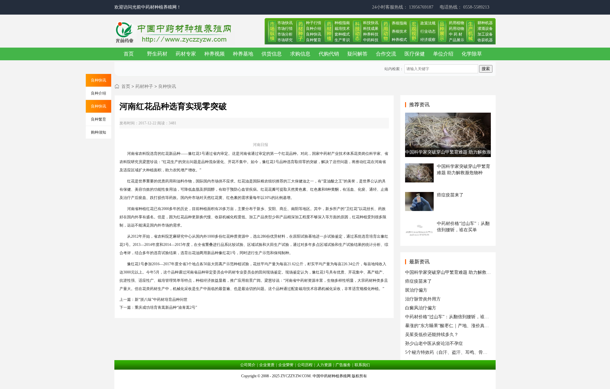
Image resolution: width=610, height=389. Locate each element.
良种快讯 (313, 34)
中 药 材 (455, 34)
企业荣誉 (286, 365)
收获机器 (485, 40)
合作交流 (386, 53)
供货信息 (271, 53)
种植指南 (342, 23)
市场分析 (285, 34)
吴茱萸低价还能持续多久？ (431, 334)
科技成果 (370, 28)
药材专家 (186, 53)
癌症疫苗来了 (418, 281)
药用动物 (456, 28)
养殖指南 (399, 23)
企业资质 (266, 365)
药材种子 (144, 86)
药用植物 (456, 23)
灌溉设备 (485, 28)
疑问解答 (357, 53)
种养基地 (243, 53)
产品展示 (456, 40)
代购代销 (329, 53)
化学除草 (472, 53)
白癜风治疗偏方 (420, 308)
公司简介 (247, 365)
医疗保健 (414, 53)
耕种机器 (485, 23)
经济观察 (428, 39)
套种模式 (342, 34)
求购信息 (300, 53)
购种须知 (98, 132)
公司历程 (305, 365)
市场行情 (285, 28)
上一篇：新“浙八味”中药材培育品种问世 (153, 299)
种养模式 (399, 39)
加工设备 (485, 34)
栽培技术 (342, 28)
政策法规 (428, 23)
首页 (129, 53)
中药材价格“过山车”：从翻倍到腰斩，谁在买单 (451, 316)
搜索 (486, 68)
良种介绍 (313, 28)
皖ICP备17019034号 (305, 384)
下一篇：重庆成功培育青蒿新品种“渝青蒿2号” (158, 307)
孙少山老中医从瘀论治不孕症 (434, 343)
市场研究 (285, 40)
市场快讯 (285, 23)
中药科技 (370, 40)
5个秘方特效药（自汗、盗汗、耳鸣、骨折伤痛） (453, 352)
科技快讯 (370, 23)
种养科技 (370, 34)
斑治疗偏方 (416, 290)
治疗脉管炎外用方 (423, 299)
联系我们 (362, 365)
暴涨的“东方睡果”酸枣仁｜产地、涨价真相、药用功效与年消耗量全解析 (476, 325)
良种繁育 (313, 40)
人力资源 (324, 365)
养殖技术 (399, 31)
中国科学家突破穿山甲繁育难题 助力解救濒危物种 (454, 272)
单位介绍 (443, 53)
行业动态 (428, 31)
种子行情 (313, 23)
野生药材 (157, 53)
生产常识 (342, 40)
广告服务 (343, 365)
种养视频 (214, 53)
